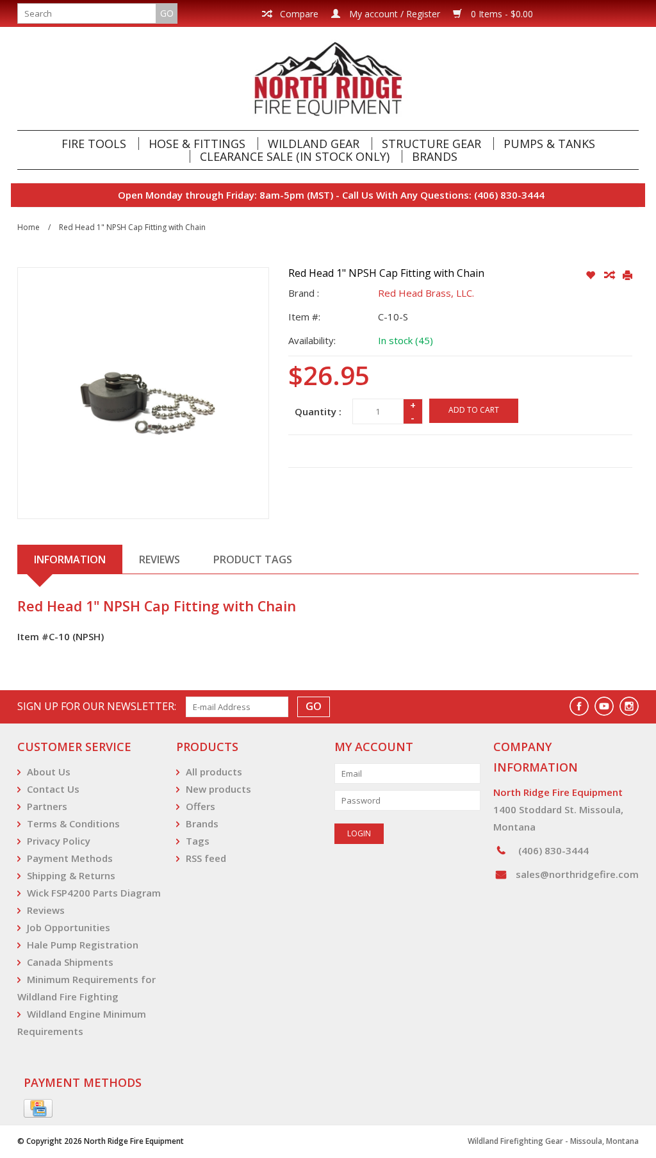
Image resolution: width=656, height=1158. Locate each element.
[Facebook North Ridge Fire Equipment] (579, 706)
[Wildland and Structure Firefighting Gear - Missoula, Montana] (328, 78)
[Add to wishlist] (592, 275)
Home (28, 227)
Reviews (46, 910)
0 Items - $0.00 (500, 13)
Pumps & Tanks (549, 143)
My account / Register (393, 13)
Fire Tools (94, 143)
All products (214, 771)
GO (167, 13)
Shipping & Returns (71, 875)
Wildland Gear (313, 143)
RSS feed (206, 858)
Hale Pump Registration (82, 944)
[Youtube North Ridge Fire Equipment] (604, 706)
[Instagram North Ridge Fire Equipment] (629, 706)
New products (218, 788)
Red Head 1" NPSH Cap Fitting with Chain (132, 227)
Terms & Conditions (73, 823)
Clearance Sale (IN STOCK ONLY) (295, 156)
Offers (200, 806)
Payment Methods (70, 858)
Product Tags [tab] (252, 559)
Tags (197, 840)
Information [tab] (70, 559)
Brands (434, 156)
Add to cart (473, 409)
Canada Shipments (70, 961)
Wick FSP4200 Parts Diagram (94, 892)
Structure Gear (431, 143)
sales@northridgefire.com (577, 874)
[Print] (627, 275)
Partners (47, 806)
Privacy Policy (58, 840)
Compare (297, 13)
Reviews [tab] (159, 559)
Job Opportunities (68, 927)
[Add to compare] (610, 275)
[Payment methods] (38, 1108)
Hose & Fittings (197, 143)
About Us (48, 771)
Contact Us (53, 788)
